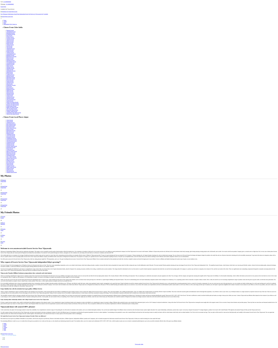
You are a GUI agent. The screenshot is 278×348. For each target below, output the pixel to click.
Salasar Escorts (9, 164)
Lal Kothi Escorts (10, 150)
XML (4, 330)
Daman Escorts (9, 59)
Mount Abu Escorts (10, 154)
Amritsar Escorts (10, 52)
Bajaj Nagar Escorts (10, 125)
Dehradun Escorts (10, 60)
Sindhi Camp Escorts (11, 167)
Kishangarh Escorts (10, 147)
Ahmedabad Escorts (11, 31)
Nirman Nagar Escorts (11, 158)
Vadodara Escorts (10, 97)
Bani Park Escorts (10, 126)
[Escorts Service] (5, 346)
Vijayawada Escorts (10, 99)
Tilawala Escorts (10, 171)
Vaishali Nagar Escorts (11, 172)
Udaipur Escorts (10, 44)
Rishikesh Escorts (10, 89)
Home (4, 20)
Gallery (5, 21)
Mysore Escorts (9, 80)
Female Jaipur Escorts (11, 106)
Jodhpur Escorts (10, 40)
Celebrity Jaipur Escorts (11, 111)
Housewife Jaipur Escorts (12, 110)
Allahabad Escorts (10, 48)
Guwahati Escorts (10, 63)
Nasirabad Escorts (10, 155)
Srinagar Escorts (10, 93)
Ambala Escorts (10, 50)
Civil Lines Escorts (10, 135)
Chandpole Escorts (10, 134)
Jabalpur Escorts (10, 67)
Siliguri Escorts (9, 91)
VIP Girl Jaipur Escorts (11, 108)
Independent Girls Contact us (10, 24)
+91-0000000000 (7, 1)
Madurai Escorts (10, 76)
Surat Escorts (9, 46)
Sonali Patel (3, 6)
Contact (5, 327)
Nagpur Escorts (9, 42)
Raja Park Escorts (10, 161)
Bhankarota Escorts (10, 130)
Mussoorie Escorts (10, 78)
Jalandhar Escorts (10, 68)
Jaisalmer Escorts (10, 145)
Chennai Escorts (10, 39)
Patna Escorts (9, 84)
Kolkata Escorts (10, 37)
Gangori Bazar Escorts (11, 139)
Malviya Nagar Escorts (11, 151)
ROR (4, 328)
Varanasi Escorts (10, 98)
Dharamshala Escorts (11, 61)
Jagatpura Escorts (10, 143)
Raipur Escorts (9, 43)
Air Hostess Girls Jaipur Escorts (13, 112)
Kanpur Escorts (9, 51)
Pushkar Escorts (10, 160)
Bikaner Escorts (10, 57)
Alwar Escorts (9, 121)
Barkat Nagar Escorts (11, 128)
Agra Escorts (9, 47)
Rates (4, 23)
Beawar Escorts (10, 129)
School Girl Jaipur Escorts (12, 102)
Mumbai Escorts (10, 30)
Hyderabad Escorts (10, 34)
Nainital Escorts (10, 82)
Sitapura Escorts (10, 168)
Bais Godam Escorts (11, 124)
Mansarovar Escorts (10, 152)
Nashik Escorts (9, 101)
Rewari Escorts (9, 163)
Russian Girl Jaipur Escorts (12, 104)
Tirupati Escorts (10, 94)
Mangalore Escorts (10, 77)
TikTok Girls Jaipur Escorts (12, 114)
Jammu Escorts (9, 69)
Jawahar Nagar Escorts (11, 146)
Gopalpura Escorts (10, 142)
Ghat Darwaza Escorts (11, 141)
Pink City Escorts (10, 159)
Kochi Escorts (9, 73)
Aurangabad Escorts (11, 54)
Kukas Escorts (9, 148)
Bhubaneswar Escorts (11, 56)
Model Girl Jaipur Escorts (12, 107)
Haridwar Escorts (10, 64)
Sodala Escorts (9, 169)
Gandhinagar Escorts (11, 138)
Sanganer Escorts (10, 165)
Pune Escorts (9, 35)
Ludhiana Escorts (10, 74)
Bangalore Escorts (10, 33)
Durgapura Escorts (10, 137)
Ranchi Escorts (9, 87)
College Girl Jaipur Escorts (12, 103)
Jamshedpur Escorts (10, 70)
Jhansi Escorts (9, 72)
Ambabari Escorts (10, 122)
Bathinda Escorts (10, 55)
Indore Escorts (9, 65)
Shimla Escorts (9, 90)
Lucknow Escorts (10, 38)
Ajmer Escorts (9, 120)
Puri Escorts (9, 86)
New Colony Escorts (11, 156)
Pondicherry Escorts (11, 85)
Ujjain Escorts (9, 95)
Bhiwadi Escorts (10, 131)
